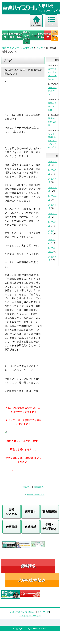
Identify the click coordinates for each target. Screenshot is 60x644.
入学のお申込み (32, 580)
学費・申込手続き (49, 526)
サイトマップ (43, 612)
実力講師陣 (49, 511)
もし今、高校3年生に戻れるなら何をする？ (52, 140)
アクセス (5, 35)
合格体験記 (19, 35)
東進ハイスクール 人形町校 (17, 47)
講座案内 (30, 511)
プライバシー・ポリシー (30, 616)
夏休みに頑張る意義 (52, 121)
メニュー (51, 24)
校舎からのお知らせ (26, 37)
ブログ (33, 35)
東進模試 (30, 526)
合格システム (11, 511)
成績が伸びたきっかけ (52, 106)
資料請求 (47, 35)
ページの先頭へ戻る (35, 494)
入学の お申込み (55, 35)
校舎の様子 (12, 35)
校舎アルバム (40, 35)
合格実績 (11, 526)
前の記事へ (26, 487)
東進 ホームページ (36, 24)
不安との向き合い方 (52, 90)
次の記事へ (39, 487)
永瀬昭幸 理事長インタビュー (23, 612)
